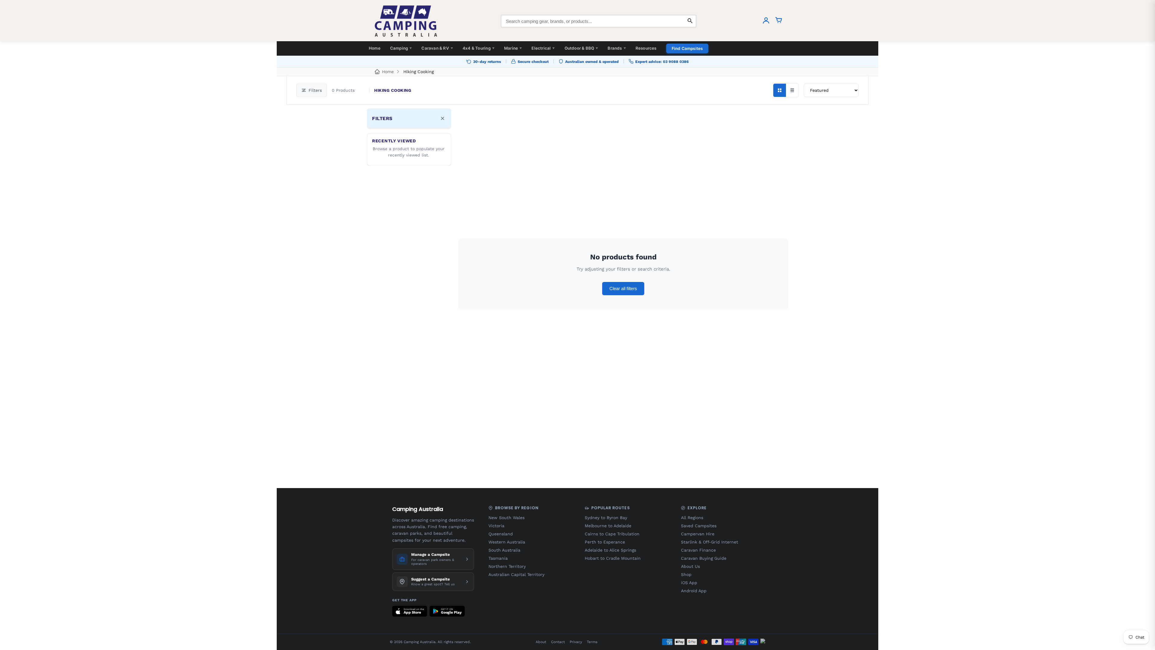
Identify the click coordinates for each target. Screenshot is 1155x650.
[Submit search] (690, 21)
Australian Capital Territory (516, 574)
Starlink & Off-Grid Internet (709, 542)
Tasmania (498, 558)
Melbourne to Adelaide (608, 525)
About (541, 642)
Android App (694, 590)
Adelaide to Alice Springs (610, 550)
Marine (513, 48)
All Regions (692, 517)
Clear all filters (623, 288)
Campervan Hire (697, 533)
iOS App (689, 582)
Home (374, 48)
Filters (315, 90)
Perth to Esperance (605, 542)
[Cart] (778, 21)
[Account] (766, 21)
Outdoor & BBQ (581, 48)
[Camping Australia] (406, 21)
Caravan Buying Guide (703, 558)
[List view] (792, 90)
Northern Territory (507, 566)
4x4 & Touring (478, 48)
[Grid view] (779, 90)
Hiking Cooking (418, 71)
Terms (592, 642)
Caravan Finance (698, 550)
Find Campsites (687, 48)
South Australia (504, 550)
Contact (558, 642)
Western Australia (506, 542)
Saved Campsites (698, 525)
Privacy (576, 642)
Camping (401, 48)
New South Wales (506, 517)
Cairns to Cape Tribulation (612, 533)
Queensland (500, 533)
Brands (617, 48)
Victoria (496, 525)
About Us (690, 566)
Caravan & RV (437, 48)
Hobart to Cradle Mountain (613, 558)
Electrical (543, 48)
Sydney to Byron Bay (606, 517)
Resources (646, 48)
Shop (686, 574)
